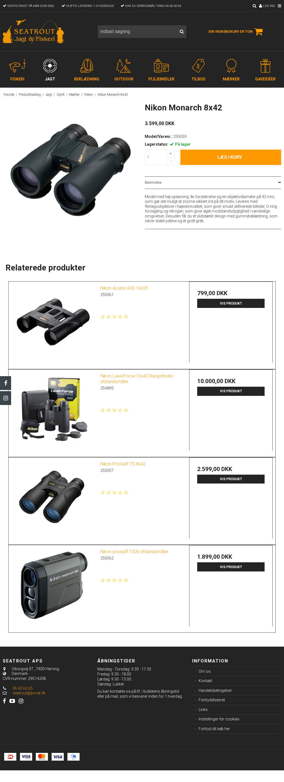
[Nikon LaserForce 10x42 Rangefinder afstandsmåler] (53, 411)
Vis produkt (231, 303)
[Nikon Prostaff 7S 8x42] (53, 499)
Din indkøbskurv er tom (231, 32)
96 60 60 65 (22, 688)
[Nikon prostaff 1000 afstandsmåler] (53, 587)
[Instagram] (5, 398)
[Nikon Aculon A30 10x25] (53, 323)
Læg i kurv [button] (229, 157)
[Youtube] (12, 701)
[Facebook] (5, 383)
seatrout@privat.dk (28, 693)
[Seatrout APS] (47, 31)
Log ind (268, 6)
